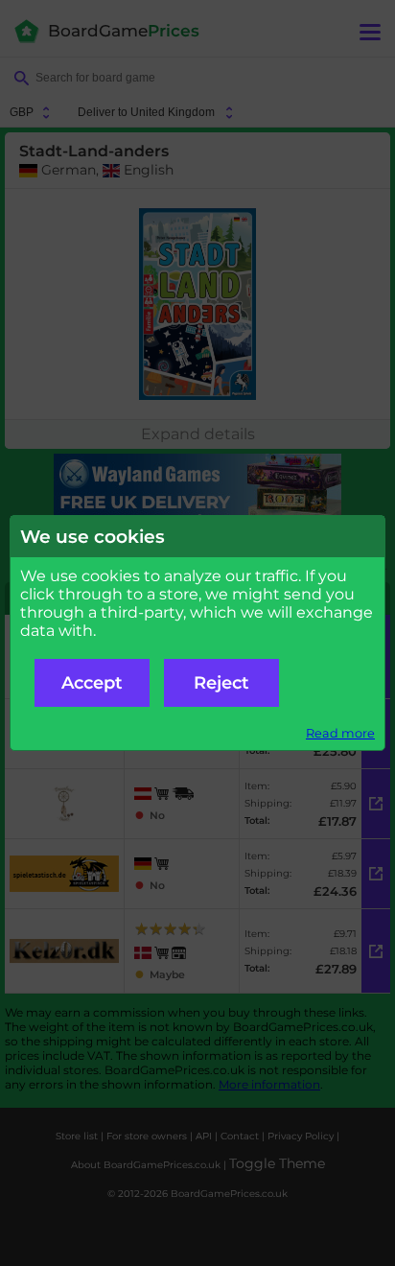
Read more (340, 733)
